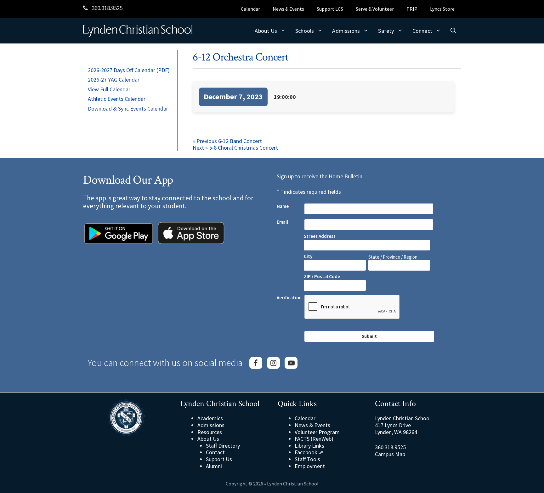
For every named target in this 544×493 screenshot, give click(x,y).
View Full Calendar (109, 89)
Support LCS (330, 9)
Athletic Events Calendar (116, 98)
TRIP (411, 9)
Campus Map (390, 454)
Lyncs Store (442, 9)
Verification (289, 298)
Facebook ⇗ (309, 452)
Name (284, 206)
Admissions (346, 30)
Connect (422, 30)
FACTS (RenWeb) (314, 438)
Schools (304, 30)
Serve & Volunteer (375, 9)
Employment (310, 466)
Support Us (219, 459)
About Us (266, 30)
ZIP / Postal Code (322, 276)
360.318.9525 (106, 8)
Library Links (309, 445)
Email (284, 222)
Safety (386, 30)
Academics (210, 418)
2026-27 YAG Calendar (113, 79)
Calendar (250, 9)
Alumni (214, 466)
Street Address (320, 236)
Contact (215, 452)
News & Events (288, 9)
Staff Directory (223, 445)
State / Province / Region (392, 257)
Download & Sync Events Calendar (128, 108)
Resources (209, 432)
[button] (453, 30)
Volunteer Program (317, 432)
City (308, 256)
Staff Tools (307, 459)
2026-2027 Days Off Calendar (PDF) (129, 70)
